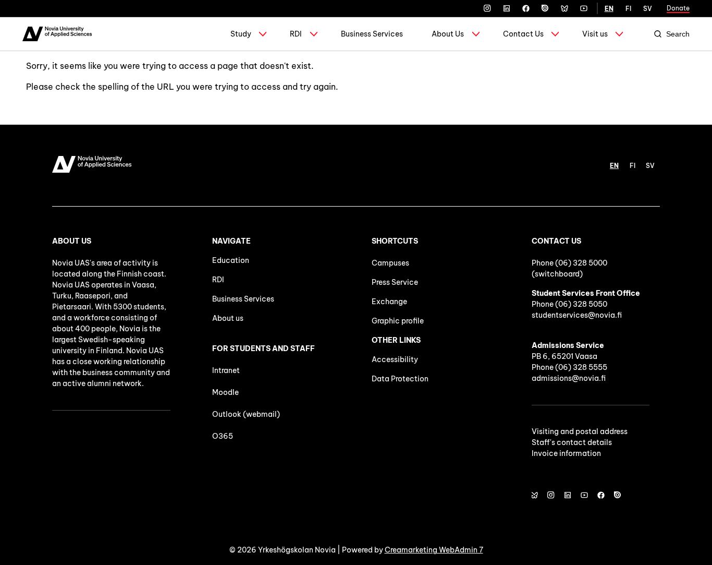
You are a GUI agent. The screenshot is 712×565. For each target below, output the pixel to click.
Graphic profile (398, 321)
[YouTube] (583, 8)
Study (240, 34)
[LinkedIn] (506, 8)
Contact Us (523, 34)
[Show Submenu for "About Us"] (475, 33)
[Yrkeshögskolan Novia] (57, 34)
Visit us (595, 34)
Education (230, 260)
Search (678, 34)
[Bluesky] (564, 8)
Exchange (389, 301)
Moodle (225, 392)
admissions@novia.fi (569, 378)
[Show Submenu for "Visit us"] (619, 33)
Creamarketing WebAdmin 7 (434, 550)
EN (609, 9)
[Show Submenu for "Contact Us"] (555, 33)
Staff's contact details (572, 442)
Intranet (226, 370)
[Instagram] (487, 8)
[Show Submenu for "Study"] (262, 33)
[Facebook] (526, 8)
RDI (296, 34)
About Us (448, 34)
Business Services (372, 34)
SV (647, 9)
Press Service (395, 282)
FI (628, 9)
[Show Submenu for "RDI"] (313, 33)
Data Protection (400, 378)
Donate (678, 8)
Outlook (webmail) (246, 414)
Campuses (390, 263)
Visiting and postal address (580, 431)
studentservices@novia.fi (577, 315)
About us (227, 318)
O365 (222, 436)
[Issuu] (545, 8)
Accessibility (395, 359)
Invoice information (566, 453)
